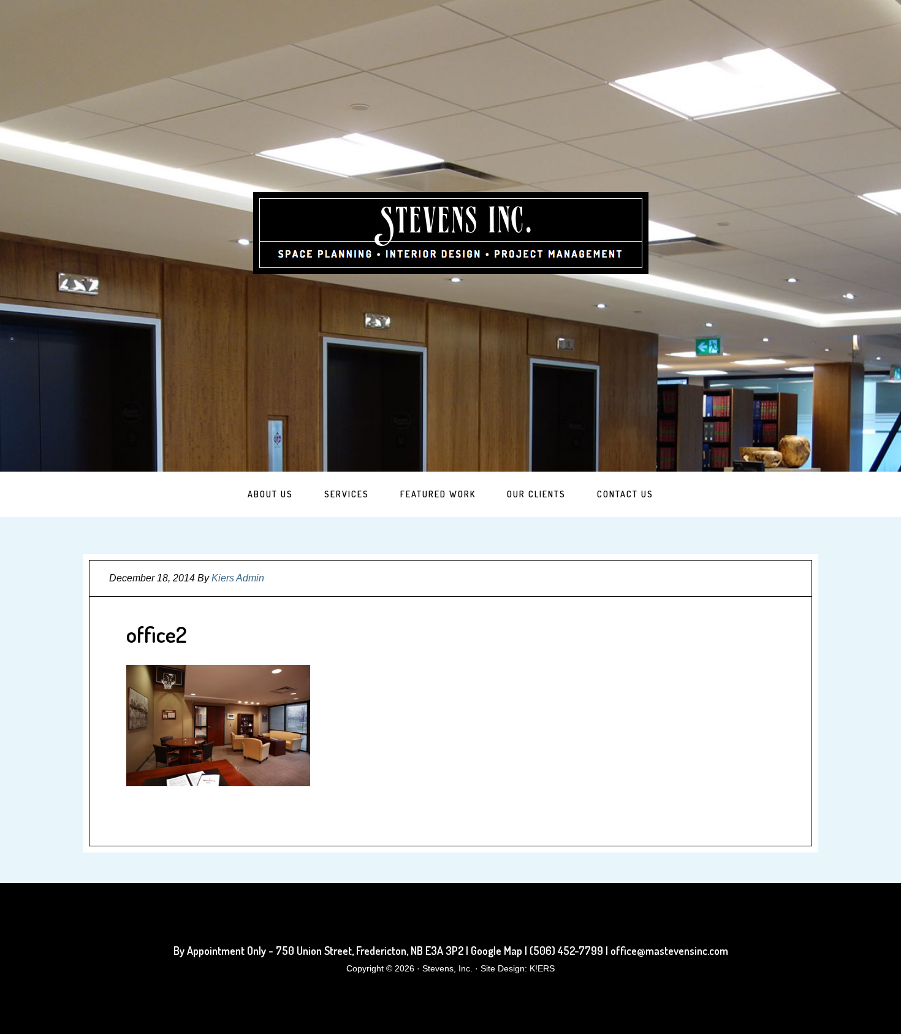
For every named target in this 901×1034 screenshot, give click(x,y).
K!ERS (542, 968)
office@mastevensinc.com (669, 950)
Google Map (496, 950)
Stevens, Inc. (450, 233)
